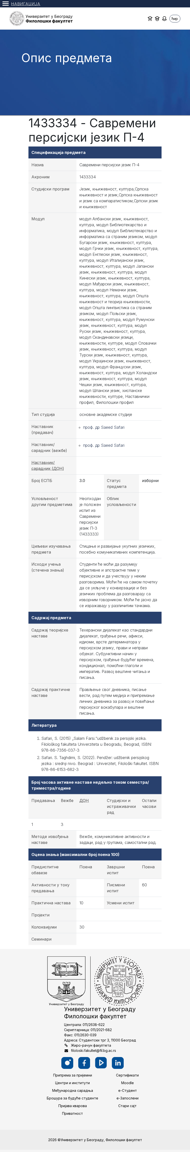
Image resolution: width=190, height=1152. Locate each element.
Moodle (127, 1083)
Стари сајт (127, 1106)
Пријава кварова (72, 1106)
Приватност (72, 1113)
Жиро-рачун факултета (91, 1045)
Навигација (25, 3)
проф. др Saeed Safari (103, 427)
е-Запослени (128, 1098)
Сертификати (127, 1075)
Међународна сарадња (72, 1090)
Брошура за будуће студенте (72, 1098)
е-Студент (127, 1090)
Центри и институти (72, 1083)
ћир (175, 19)
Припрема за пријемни (72, 1075)
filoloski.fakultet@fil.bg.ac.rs (93, 1050)
